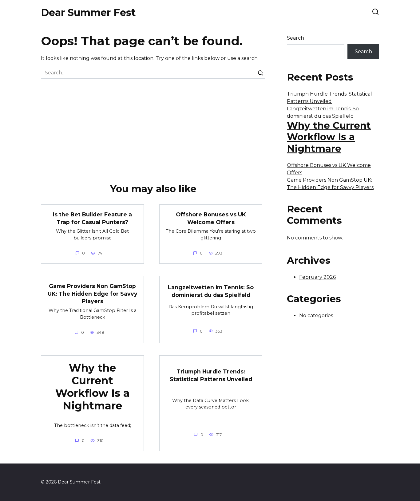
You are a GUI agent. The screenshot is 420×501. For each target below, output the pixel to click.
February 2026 (317, 277)
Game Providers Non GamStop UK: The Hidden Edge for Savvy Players (92, 293)
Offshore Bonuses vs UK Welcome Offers (211, 218)
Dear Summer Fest (88, 12)
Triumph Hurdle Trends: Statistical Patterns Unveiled (211, 375)
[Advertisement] (153, 125)
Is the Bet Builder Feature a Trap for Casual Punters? (92, 218)
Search (295, 38)
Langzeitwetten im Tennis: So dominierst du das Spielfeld (211, 291)
